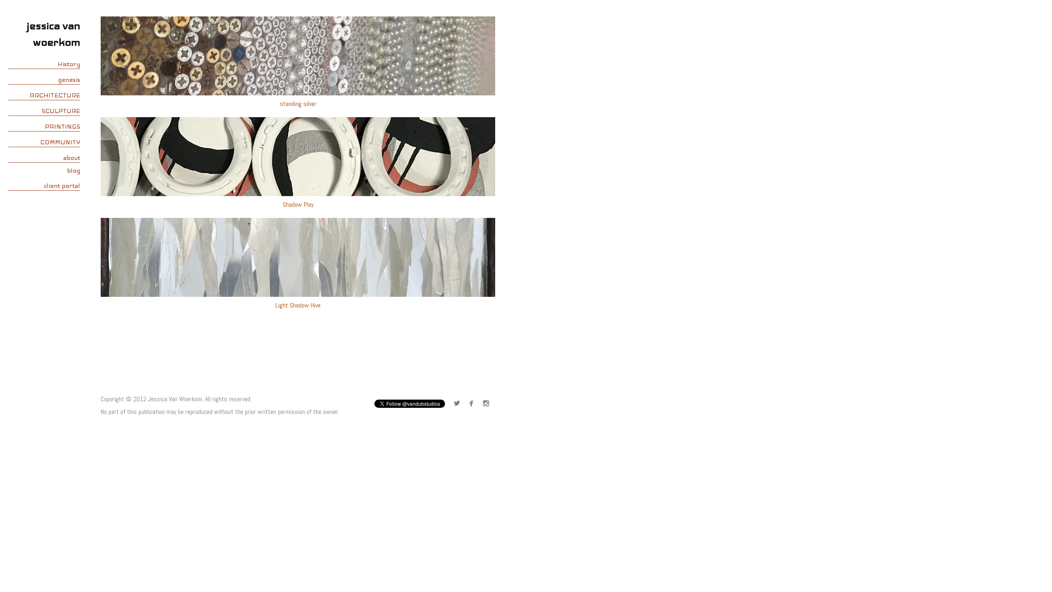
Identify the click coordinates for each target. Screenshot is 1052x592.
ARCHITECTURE (55, 95)
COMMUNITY (60, 142)
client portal (62, 186)
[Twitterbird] (459, 403)
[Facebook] (473, 403)
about (71, 158)
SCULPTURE (61, 111)
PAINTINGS (62, 126)
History (69, 64)
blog (73, 170)
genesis (69, 79)
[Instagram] (488, 403)
